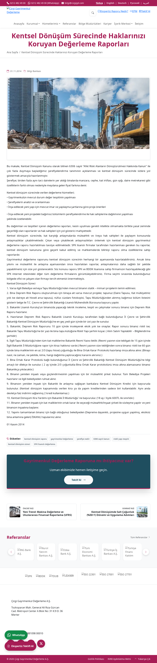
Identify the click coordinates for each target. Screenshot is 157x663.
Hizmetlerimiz (50, 23)
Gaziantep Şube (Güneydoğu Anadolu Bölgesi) (89, 631)
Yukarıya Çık (143, 658)
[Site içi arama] (92, 12)
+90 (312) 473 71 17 (84, 609)
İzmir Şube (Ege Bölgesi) (130, 601)
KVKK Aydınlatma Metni (119, 658)
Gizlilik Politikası (96, 658)
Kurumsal (32, 23)
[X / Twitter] (41, 644)
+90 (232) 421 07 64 (127, 606)
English (110, 3)
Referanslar (69, 23)
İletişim (139, 23)
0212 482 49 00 (19, 620)
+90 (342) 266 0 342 (84, 637)
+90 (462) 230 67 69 (127, 635)
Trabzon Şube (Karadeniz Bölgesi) (130, 629)
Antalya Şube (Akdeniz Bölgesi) (85, 617)
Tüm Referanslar (139, 537)
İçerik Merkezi (122, 23)
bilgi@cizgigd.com (21, 627)
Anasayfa (19, 23)
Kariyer (107, 23)
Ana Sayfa (12, 52)
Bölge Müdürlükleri (90, 23)
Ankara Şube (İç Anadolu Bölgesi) (87, 602)
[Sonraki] (146, 552)
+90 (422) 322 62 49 (127, 620)
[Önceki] (11, 552)
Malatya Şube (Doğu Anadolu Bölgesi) (132, 614)
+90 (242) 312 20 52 (84, 623)
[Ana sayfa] (22, 13)
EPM (134, 11)
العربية (146, 3)
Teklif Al (145, 11)
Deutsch (122, 3)
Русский (134, 3)
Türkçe (99, 3)
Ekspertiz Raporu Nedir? (114, 11)
